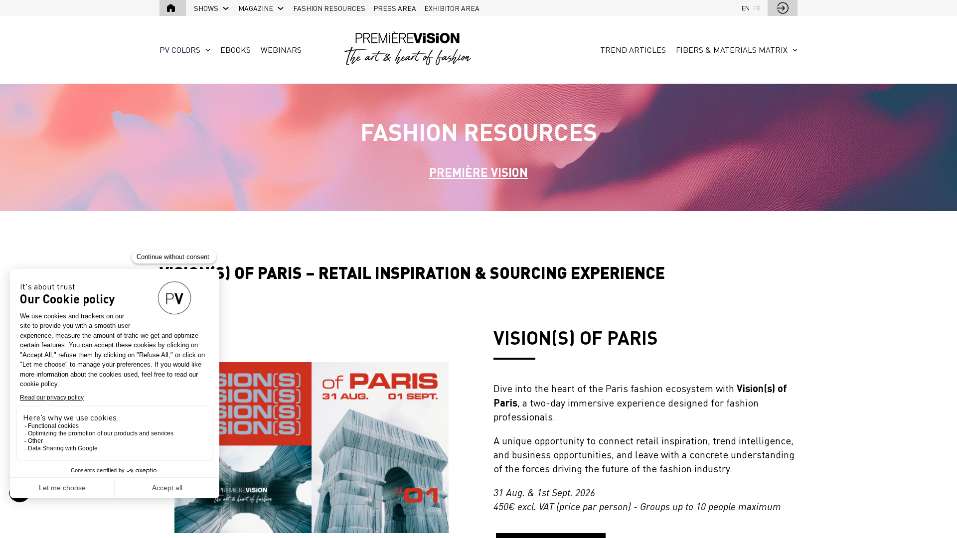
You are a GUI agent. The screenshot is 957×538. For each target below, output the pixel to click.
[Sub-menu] (226, 8)
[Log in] (783, 8)
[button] (173, 8)
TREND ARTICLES (633, 50)
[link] (212, 8)
